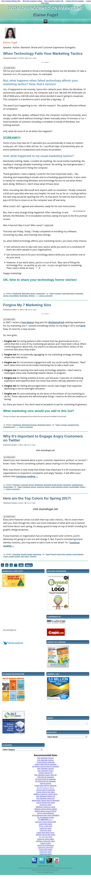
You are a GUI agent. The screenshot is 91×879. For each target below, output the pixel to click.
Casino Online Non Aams (45, 792)
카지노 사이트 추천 (45, 826)
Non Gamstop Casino (45, 771)
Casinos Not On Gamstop (45, 790)
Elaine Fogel (32, 58)
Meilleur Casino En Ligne (45, 841)
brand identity (77, 554)
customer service (29, 487)
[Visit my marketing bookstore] (23, 689)
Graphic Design (26, 554)
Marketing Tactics (28, 293)
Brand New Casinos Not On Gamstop (45, 800)
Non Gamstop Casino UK (45, 798)
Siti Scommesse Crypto (45, 817)
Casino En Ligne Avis (45, 847)
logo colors (25, 556)
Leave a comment (45, 296)
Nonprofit (67, 485)
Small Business (77, 485)
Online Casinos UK (45, 773)
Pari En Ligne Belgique (45, 813)
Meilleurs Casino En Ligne (45, 807)
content (58, 293)
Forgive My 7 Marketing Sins (27, 305)
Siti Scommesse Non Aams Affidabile (45, 815)
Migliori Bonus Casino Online (45, 811)
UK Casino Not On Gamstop (45, 779)
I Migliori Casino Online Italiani (45, 809)
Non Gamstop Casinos (45, 758)
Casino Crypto (45, 843)
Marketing (17, 293)
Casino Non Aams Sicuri (45, 832)
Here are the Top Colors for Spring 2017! (37, 498)
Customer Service (27, 485)
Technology (40, 293)
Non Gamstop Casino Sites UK (45, 775)
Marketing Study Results (53, 485)
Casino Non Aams (45, 824)
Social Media (14, 296)
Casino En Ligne (45, 805)
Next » (29, 565)
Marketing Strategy (29, 425)
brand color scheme (64, 554)
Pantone (33, 556)
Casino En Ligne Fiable (45, 839)
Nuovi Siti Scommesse (45, 845)
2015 (82, 325)
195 (21, 565)
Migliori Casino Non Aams (45, 835)
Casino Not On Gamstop (45, 762)
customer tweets (43, 487)
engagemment (73, 425)
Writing (31, 296)
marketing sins (9, 427)
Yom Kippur (27, 322)
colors (5, 556)
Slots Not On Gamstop (45, 777)
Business (16, 485)
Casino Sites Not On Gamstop (45, 764)
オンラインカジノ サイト (45, 788)
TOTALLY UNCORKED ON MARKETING (45, 8)
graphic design (14, 556)
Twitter (82, 487)
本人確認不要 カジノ (45, 819)
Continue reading (27, 476)
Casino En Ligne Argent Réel (45, 822)
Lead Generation (68, 293)
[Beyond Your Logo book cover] (68, 592)
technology (23, 296)
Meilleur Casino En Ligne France (45, 794)
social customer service (59, 487)
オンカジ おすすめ (45, 837)
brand (53, 554)
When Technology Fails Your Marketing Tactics (43, 53)
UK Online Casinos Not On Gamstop (45, 766)
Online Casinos (45, 783)
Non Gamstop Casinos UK (45, 796)
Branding (16, 554)
